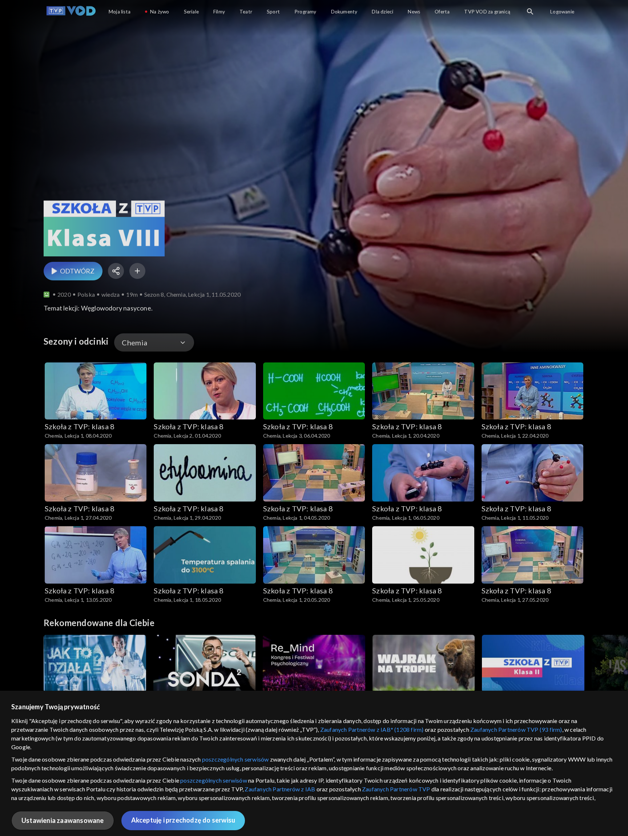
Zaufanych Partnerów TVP (396, 789)
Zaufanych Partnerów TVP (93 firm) (516, 729)
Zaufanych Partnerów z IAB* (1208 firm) (372, 729)
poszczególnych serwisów (235, 759)
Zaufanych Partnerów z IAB (280, 789)
